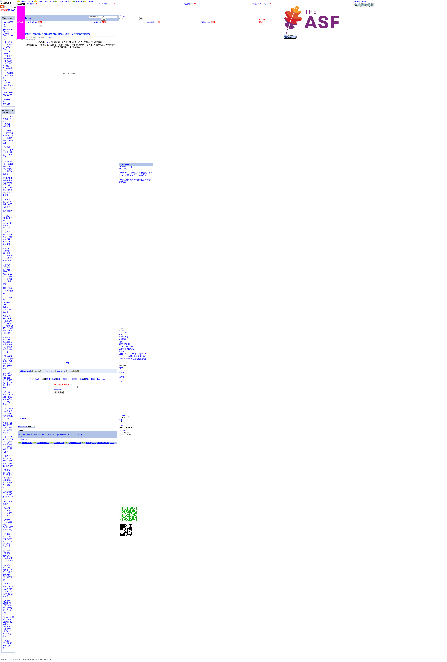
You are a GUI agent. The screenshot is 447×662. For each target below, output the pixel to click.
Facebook (358, 1)
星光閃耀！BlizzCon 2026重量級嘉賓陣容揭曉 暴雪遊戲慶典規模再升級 (8, 344)
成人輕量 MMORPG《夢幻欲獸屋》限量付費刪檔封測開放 (7, 607)
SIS (32, 435)
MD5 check (22, 426)
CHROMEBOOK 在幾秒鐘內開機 (132, 359)
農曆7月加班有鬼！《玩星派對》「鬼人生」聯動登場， (8, 121)
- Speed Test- (23, 440)
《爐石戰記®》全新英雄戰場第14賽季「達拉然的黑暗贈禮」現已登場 (8, 572)
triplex (76, 435)
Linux (112, 443)
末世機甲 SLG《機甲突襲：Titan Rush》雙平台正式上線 (8, 525)
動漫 (5, 40)
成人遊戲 (7, 63)
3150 (54, 379)
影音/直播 (8, 42)
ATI (19, 435)
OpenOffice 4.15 (64, 1)
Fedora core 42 (26, 1)
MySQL (93, 443)
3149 (48, 379)
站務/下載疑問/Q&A (127, 349)
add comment (25, 371)
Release (22, 419)
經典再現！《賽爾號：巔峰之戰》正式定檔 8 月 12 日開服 (8, 556)
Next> (99, 379)
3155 (82, 379)
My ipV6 (11, 10)
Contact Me (123, 332)
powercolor (61, 435)
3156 (87, 379)
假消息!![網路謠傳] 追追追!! (8, 75)
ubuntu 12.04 (27, 443)
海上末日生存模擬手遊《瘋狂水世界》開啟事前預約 (7, 428)
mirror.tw (122, 415)
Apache (79, 1)
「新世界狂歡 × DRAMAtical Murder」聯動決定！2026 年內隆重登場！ (8, 305)
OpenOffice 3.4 (75, 443)
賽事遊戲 (7, 44)
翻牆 (120, 381)
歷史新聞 (6, 104)
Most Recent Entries (7, 111)
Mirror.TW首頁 (124, 337)
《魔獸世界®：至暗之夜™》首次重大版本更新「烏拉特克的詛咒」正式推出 (8, 444)
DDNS (262, 24)
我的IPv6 (122, 368)
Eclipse (90, 1)
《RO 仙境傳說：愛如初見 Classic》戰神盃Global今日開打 (8, 413)
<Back (37, 379)
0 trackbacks (49, 371)
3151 (59, 379)
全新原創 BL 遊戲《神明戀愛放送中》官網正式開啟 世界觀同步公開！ (8, 380)
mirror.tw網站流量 (126, 347)
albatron (70, 435)
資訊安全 (122, 372)
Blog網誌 (6, 66)
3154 (76, 379)
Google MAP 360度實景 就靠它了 (132, 354)
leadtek (48, 435)
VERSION (123, 169)
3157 (93, 379)
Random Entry (126, 167)
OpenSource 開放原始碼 (8, 92)
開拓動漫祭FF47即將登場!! (8, 290)
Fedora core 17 (43, 443)
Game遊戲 (7, 58)
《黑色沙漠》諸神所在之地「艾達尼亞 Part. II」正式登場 (8, 461)
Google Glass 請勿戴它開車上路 (132, 356)
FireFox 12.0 (59, 443)
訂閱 (120, 342)
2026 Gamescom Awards (7, 29)
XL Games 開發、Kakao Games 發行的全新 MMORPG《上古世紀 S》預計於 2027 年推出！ (8, 626)
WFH (364, 1)
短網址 (121, 377)
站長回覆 (122, 339)
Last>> (104, 379)
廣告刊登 (122, 351)
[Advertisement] (126, 59)
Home (121, 330)
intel (28, 435)
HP (43, 435)
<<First (31, 379)
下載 (5, 80)
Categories (7, 18)
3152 (65, 379)
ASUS (54, 435)
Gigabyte (83, 435)
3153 (70, 379)
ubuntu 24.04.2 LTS (45, 1)
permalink (61, 371)
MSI (35, 435)
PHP (88, 443)
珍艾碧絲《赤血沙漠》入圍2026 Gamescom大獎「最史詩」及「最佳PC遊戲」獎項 (8, 274)
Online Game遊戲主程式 (8, 85)
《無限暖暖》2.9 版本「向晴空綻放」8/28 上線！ (8, 152)
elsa (39, 435)
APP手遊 (7, 56)
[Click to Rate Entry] (68, 371)
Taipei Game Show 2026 (8, 35)
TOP (67, 363)
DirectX (21, 437)
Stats (121, 335)
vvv (120, 361)
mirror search (124, 164)
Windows (6, 102)
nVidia (23, 435)
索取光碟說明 (124, 344)
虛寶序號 (7, 61)
